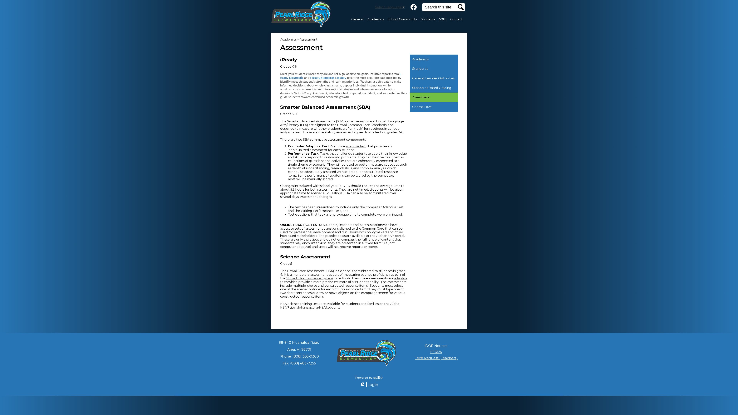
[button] (357, 19)
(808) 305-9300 (306, 356)
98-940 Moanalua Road (299, 342)
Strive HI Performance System (309, 278)
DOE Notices (436, 346)
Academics (288, 39)
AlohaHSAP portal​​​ (390, 236)
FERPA (436, 352)
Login (370, 384)
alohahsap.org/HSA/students (318, 307)
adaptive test (356, 146)
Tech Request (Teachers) (436, 358)
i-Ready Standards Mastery (328, 77)
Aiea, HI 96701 (299, 349)
